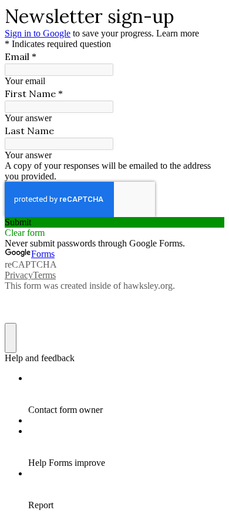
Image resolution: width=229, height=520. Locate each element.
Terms (44, 275)
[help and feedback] (10, 338)
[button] (114, 222)
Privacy (19, 275)
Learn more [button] (177, 33)
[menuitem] (126, 394)
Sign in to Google (37, 33)
